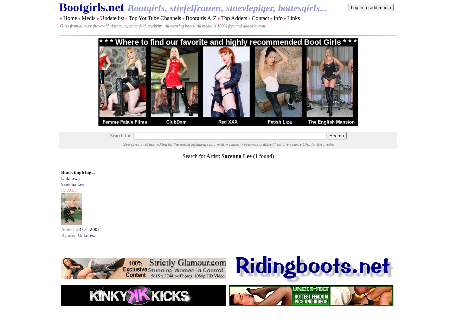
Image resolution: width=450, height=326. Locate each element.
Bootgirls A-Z (201, 18)
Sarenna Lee (72, 184)
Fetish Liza (280, 122)
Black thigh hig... (78, 172)
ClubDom (176, 122)
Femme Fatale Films (125, 122)
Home (70, 18)
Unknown (70, 178)
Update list (112, 18)
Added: (68, 229)
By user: (69, 235)
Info (278, 18)
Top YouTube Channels (155, 18)
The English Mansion (331, 122)
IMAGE (68, 190)
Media (89, 18)
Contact (260, 18)
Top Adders (234, 18)
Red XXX (228, 122)
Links (293, 18)
